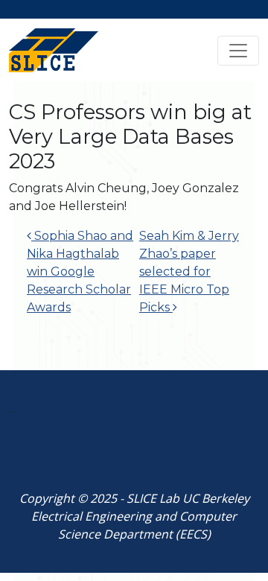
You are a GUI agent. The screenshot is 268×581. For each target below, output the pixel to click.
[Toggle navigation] (238, 51)
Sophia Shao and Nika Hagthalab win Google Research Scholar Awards (80, 271)
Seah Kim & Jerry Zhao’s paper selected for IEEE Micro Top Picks (189, 271)
